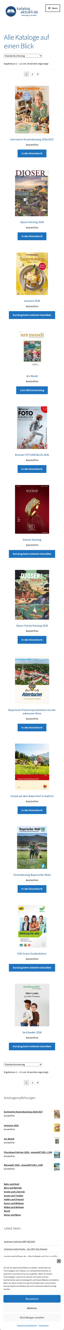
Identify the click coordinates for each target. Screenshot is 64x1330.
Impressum (44, 1325)
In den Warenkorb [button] (32, 153)
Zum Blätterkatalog (32, 390)
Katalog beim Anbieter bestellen (32, 315)
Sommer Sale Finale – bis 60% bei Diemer (25, 1249)
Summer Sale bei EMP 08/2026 (19, 1241)
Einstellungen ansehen (32, 1317)
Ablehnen (32, 1308)
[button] (59, 1261)
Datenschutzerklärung (27, 1325)
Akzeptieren (32, 1298)
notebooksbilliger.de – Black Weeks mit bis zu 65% (31, 1256)
